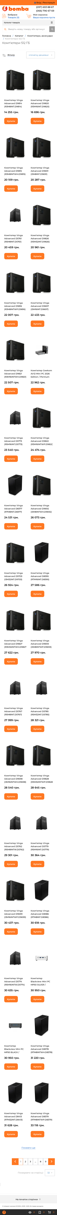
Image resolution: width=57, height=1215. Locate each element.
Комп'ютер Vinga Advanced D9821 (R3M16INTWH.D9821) (15, 373)
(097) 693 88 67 (45, 7)
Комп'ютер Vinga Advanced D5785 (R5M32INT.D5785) (40, 711)
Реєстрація (49, 2)
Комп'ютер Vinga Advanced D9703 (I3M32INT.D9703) (13, 576)
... (35, 1161)
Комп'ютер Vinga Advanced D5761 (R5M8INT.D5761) (13, 238)
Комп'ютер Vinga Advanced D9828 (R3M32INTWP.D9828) (42, 778)
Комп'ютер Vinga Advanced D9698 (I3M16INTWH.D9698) (15, 778)
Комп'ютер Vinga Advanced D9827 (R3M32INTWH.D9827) (15, 643)
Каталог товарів (12, 22)
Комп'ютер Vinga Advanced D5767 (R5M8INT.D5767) (13, 711)
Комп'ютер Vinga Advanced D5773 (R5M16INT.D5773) (13, 441)
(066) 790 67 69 (45, 10)
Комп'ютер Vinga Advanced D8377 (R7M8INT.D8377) (13, 508)
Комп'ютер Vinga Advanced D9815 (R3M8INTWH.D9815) (15, 170)
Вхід (38, 2)
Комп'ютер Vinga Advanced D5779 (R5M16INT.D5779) (40, 846)
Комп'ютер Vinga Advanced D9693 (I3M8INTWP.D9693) (41, 643)
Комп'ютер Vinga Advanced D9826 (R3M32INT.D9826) (40, 238)
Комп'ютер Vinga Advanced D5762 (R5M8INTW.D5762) (14, 846)
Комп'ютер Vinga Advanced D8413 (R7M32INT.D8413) (13, 1116)
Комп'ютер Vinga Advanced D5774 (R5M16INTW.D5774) (14, 981)
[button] (8, 55)
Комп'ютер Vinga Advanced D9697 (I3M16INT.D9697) (40, 306)
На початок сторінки (27, 1199)
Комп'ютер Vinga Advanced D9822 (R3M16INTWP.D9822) (42, 441)
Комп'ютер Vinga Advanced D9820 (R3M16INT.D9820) (40, 103)
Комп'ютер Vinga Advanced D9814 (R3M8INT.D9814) (13, 103)
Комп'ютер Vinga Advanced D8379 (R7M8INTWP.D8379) (41, 1116)
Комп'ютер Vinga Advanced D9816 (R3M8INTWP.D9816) (15, 306)
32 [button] (48, 1172)
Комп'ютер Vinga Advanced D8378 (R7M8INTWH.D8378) (41, 1049)
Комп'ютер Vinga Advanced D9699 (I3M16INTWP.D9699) (15, 913)
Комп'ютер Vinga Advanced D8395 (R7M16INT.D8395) (40, 576)
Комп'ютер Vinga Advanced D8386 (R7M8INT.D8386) (40, 913)
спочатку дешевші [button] (39, 55)
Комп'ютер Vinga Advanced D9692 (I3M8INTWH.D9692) (41, 508)
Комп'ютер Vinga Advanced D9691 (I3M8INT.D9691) (40, 170)
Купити (11, 121)
